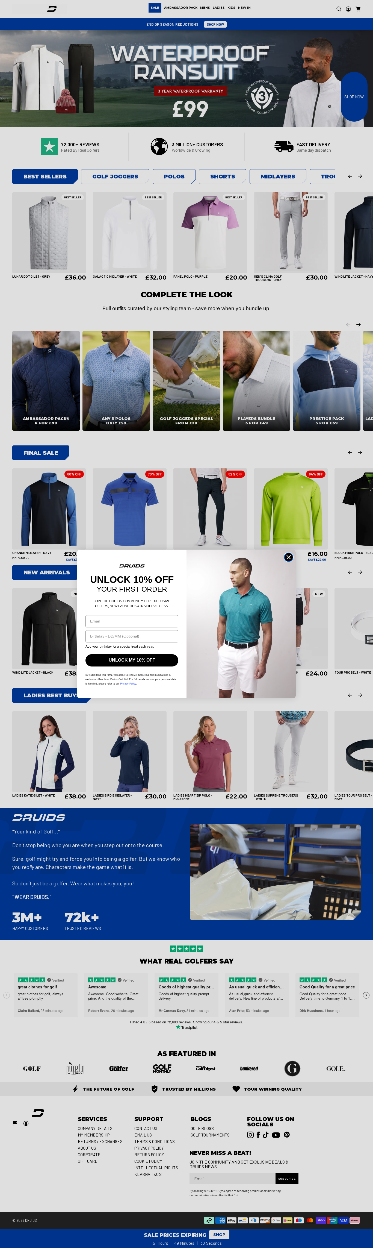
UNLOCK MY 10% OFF (132, 660)
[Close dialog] (288, 557)
